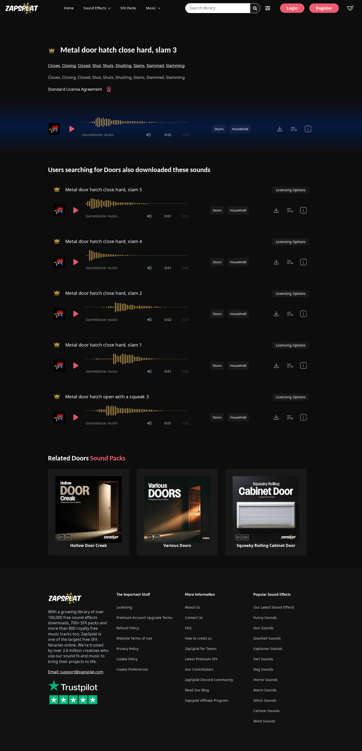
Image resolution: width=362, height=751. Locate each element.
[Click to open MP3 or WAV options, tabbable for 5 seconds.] (280, 129)
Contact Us (194, 617)
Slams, (139, 65)
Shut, (97, 65)
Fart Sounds (263, 659)
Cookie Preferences (132, 669)
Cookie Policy (127, 659)
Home (69, 8)
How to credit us (198, 638)
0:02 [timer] (168, 134)
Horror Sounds (265, 679)
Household (240, 129)
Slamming (175, 65)
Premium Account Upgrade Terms (144, 617)
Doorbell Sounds (267, 638)
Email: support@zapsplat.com (75, 672)
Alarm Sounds (265, 690)
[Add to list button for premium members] (294, 129)
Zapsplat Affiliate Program (206, 700)
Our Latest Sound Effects (273, 607)
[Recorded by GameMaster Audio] (55, 129)
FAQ (188, 628)
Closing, (69, 65)
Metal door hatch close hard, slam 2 (103, 293)
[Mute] (148, 135)
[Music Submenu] (160, 8)
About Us (192, 607)
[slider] (135, 122)
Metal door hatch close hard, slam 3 (118, 50)
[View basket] (350, 8)
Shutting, (123, 65)
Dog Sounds (263, 669)
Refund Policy (127, 628)
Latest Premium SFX (201, 659)
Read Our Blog (197, 690)
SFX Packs (128, 8)
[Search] (255, 8)
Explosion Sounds (267, 648)
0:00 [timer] (185, 134)
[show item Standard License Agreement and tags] (308, 129)
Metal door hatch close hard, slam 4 (103, 241)
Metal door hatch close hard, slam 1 (103, 345)
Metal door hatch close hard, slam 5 (103, 189)
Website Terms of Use (134, 638)
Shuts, (109, 65)
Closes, (54, 65)
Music (151, 8)
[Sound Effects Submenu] (110, 8)
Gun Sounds (263, 628)
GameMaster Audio (98, 134)
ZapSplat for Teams (201, 648)
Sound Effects (94, 8)
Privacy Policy (127, 648)
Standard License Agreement (75, 89)
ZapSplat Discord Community (209, 679)
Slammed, (156, 65)
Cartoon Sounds (266, 710)
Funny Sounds (265, 617)
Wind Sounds (264, 721)
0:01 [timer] (168, 216)
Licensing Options (291, 190)
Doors (219, 129)
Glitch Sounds (264, 700)
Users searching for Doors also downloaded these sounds (129, 170)
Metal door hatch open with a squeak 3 (107, 397)
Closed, (84, 65)
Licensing (124, 607)
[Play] (71, 129)
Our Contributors (199, 669)
